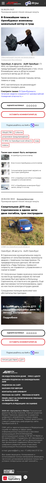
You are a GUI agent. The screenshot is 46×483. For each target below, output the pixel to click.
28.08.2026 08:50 (8, 199)
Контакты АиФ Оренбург (14, 392)
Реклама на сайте (11, 395)
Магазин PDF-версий (12, 388)
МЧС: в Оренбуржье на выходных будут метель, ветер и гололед (25, 186)
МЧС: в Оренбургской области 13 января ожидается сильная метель (26, 179)
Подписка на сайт (11, 385)
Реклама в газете (30, 395)
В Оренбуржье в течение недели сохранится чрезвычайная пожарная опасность (22, 93)
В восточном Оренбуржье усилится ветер (26, 163)
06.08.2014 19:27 (7, 10)
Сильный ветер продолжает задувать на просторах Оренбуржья (26, 171)
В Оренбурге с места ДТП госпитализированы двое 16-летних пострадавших (21, 309)
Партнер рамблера (22, 471)
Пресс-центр (34, 376)
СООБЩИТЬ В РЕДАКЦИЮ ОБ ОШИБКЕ (19, 404)
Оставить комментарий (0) (23, 114)
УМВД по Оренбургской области (15, 247)
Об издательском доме (14, 376)
